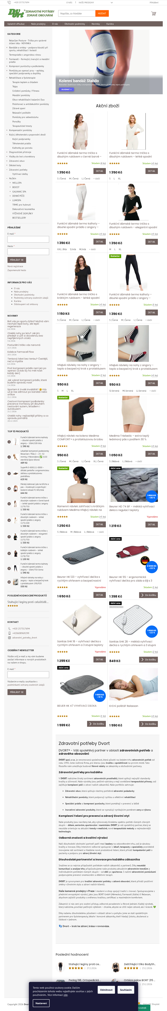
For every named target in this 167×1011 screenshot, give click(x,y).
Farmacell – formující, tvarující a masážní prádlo (29, 60)
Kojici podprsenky (21, 139)
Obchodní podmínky (24, 294)
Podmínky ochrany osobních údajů (31, 297)
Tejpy (15, 86)
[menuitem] (16, 23)
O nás (69, 2)
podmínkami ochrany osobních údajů (26, 684)
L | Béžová (127, 461)
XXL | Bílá (62, 249)
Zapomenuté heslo (17, 270)
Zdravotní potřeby (18, 169)
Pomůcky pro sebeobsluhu (25, 117)
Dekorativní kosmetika (23, 209)
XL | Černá (98, 461)
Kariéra (17, 301)
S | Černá (61, 178)
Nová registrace (15, 266)
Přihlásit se (16, 260)
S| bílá (73, 249)
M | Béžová (75, 531)
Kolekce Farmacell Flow (21, 352)
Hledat (102, 13)
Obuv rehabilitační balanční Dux (28, 99)
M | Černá (73, 178)
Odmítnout (106, 989)
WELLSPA (17, 182)
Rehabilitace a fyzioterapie (22, 77)
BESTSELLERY (19, 217)
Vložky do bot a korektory (22, 156)
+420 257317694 (21, 628)
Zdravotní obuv (17, 160)
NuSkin (12, 178)
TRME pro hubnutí (21, 204)
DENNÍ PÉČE (18, 195)
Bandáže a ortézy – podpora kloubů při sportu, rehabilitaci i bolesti (28, 49)
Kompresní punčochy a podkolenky (26, 66)
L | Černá (86, 178)
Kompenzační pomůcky (20, 130)
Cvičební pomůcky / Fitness (25, 90)
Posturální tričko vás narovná (24, 345)
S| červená (114, 390)
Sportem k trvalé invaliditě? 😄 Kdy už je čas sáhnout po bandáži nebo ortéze (27, 392)
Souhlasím (126, 989)
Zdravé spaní (18, 108)
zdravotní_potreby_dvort (24, 637)
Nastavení (41, 1003)
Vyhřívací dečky (20, 174)
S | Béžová (114, 461)
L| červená (141, 390)
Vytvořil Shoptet (151, 1004)
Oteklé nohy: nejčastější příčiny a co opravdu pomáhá (28, 417)
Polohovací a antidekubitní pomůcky (30, 104)
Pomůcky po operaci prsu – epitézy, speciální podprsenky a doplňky (26, 72)
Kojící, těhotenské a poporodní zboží (27, 134)
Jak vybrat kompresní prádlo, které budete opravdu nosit (27, 381)
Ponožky (16, 121)
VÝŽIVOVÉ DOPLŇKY (22, 213)
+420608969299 (20, 633)
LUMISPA (16, 200)
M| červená (127, 390)
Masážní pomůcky (21, 95)
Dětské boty (15, 165)
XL (119, 178)
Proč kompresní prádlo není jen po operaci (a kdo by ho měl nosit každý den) (27, 371)
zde (66, 994)
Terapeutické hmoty (22, 125)
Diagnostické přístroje (20, 152)
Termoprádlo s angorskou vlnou (25, 54)
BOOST (15, 187)
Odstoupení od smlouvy (26, 304)
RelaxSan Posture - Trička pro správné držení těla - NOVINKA (27, 42)
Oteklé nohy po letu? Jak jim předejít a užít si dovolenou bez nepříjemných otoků (25, 336)
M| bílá (82, 249)
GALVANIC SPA (19, 191)
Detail (99, 171)
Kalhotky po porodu (22, 147)
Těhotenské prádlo (21, 143)
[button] (61, 61)
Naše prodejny (86, 2)
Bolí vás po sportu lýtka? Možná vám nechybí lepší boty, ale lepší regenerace (28, 324)
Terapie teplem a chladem (25, 82)
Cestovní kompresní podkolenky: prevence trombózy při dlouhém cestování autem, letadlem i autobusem (26, 405)
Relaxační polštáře (21, 112)
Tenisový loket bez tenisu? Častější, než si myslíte (28, 360)
